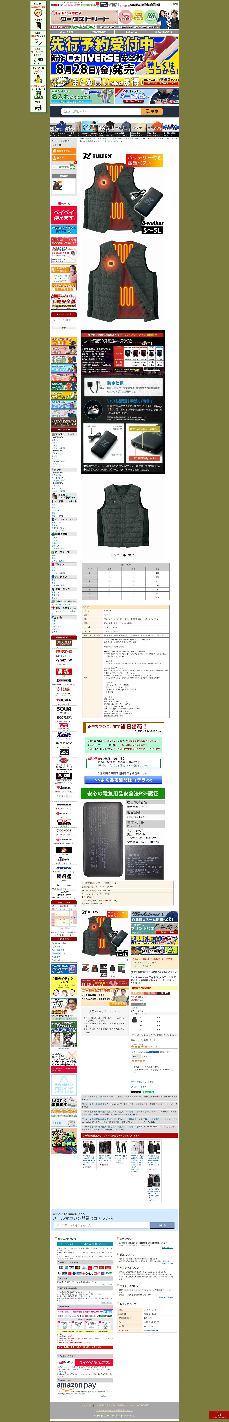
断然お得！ (38, 5)
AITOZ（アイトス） (102, 138)
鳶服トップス (57, 592)
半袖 (53, 507)
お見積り (38, 20)
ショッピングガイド (62, 276)
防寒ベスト (56, 546)
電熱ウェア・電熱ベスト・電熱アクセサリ (124, 1112)
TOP (82, 138)
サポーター (56, 626)
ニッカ (54, 598)
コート (54, 537)
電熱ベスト (148, 1112)
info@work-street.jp (151, 1330)
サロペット (56, 510)
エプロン (55, 629)
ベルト (54, 621)
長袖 (53, 505)
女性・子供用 (57, 516)
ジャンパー (56, 540)
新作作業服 (100, 1104)
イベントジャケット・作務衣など (64, 612)
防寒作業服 (100, 1112)
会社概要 (99, 1405)
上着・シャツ (118, 138)
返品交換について (163, 32)
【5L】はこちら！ (142, 966)
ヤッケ (53, 466)
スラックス (56, 475)
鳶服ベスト (56, 595)
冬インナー (56, 525)
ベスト (54, 445)
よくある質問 (66, 32)
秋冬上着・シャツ (133, 138)
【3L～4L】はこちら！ (144, 962)
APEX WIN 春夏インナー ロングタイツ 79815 (121, 1158)
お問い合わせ (58, 960)
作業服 (89, 138)
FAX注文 (38, 102)
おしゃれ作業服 (101, 1096)
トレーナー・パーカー (61, 604)
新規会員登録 (63, 151)
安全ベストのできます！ (38, 70)
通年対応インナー (59, 528)
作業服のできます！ (38, 34)
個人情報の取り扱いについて (120, 1405)
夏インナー (56, 522)
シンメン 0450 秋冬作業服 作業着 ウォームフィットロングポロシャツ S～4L (153, 1193)
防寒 (53, 513)
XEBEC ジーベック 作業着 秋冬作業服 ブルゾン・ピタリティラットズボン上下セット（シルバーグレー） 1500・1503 (137, 1162)
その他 (54, 632)
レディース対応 (58, 561)
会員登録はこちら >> (166, 1297)
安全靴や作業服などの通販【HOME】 (114, 1410)
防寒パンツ (56, 543)
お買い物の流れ (99, 32)
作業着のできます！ (38, 52)
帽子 (53, 623)
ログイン (61, 158)
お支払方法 (131, 32)
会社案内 (57, 957)
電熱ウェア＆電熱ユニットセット (158, 1119)
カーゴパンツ (57, 478)
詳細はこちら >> (106, 1284)
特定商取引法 (142, 1405)
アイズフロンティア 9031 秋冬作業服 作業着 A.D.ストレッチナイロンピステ (89, 1160)
